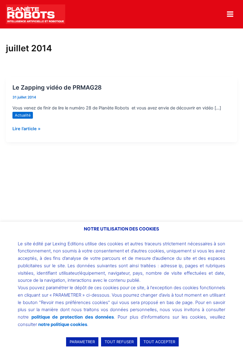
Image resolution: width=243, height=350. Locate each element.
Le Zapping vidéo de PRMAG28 (57, 87)
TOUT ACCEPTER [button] (159, 341)
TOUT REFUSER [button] (119, 341)
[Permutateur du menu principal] (230, 14)
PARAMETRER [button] (82, 341)
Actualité (23, 115)
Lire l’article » (26, 128)
